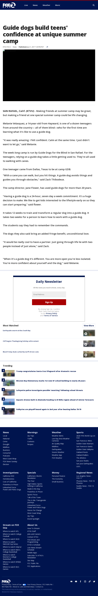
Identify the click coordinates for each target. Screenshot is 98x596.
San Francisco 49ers (84, 441)
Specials (31, 472)
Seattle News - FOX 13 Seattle (85, 487)
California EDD (8, 476)
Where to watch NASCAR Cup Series (10, 543)
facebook (80, 581)
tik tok (90, 581)
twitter (94, 581)
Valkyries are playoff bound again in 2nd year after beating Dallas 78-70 (48, 409)
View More (89, 325)
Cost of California (9, 482)
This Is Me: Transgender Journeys (36, 501)
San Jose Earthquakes (84, 463)
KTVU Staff (31, 531)
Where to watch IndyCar (12, 547)
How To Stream (33, 528)
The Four (30, 481)
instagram (85, 581)
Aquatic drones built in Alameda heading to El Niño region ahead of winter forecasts (55, 400)
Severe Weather (58, 452)
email (71, 581)
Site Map (30, 560)
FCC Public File (33, 563)
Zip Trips (30, 436)
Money (55, 472)
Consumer (7, 453)
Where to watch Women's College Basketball (9, 557)
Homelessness (8, 479)
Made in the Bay (33, 489)
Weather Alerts (57, 436)
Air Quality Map (58, 443)
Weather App (57, 455)
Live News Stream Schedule (34, 548)
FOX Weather (57, 458)
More (57, 5)
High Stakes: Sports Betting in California (35, 485)
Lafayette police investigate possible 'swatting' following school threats (49, 390)
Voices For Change (34, 510)
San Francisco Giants (84, 446)
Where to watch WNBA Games (12, 563)
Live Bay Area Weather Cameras (61, 439)
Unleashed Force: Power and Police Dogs (12, 488)
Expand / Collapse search (93, 5)
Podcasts (6, 456)
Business (6, 450)
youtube (76, 581)
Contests (30, 441)
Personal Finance (58, 476)
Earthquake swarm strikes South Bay (16, 330)
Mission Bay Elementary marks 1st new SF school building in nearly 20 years (50, 381)
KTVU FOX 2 (7, 47)
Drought (6, 444)
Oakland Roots (82, 452)
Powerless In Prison (10, 484)
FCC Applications (33, 566)
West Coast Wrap (9, 458)
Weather (56, 432)
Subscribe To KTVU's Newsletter (35, 556)
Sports (79, 432)
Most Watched (10, 325)
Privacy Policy (51, 313)
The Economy (57, 479)
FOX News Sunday (10, 461)
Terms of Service (51, 315)
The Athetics (81, 458)
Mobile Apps (32, 552)
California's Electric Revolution (34, 477)
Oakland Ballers (82, 455)
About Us (32, 525)
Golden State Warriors (84, 443)
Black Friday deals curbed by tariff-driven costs (21, 352)
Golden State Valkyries (85, 449)
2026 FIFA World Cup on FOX (85, 437)
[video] (89, 333)
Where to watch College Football (12, 535)
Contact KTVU (32, 537)
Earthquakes (56, 449)
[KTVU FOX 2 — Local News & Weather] (11, 5)
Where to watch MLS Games (11, 568)
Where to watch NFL (11, 531)
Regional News (84, 472)
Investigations (10, 472)
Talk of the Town (34, 497)
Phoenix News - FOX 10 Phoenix (85, 482)
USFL (78, 466)
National (6, 438)
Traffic (29, 438)
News (15, 47)
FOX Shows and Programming (33, 541)
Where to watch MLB (11, 539)
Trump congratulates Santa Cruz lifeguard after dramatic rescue (46, 371)
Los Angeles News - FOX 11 (84, 477)
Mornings (32, 432)
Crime (5, 441)
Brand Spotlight (33, 519)
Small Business (57, 482)
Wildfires (6, 447)
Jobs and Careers (34, 534)
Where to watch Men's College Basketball (11, 551)
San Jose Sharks (82, 461)
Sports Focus (32, 494)
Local (5, 436)
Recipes (30, 444)
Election (6, 464)
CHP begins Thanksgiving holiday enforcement (21, 341)
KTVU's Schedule (33, 545)
